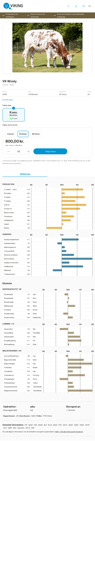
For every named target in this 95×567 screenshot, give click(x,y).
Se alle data (7, 99)
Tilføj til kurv (50, 151)
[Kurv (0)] (84, 6)
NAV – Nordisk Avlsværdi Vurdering (69, 431)
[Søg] (68, 6)
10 (18, 151)
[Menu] (90, 6)
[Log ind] (76, 6)
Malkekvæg (25, 173)
